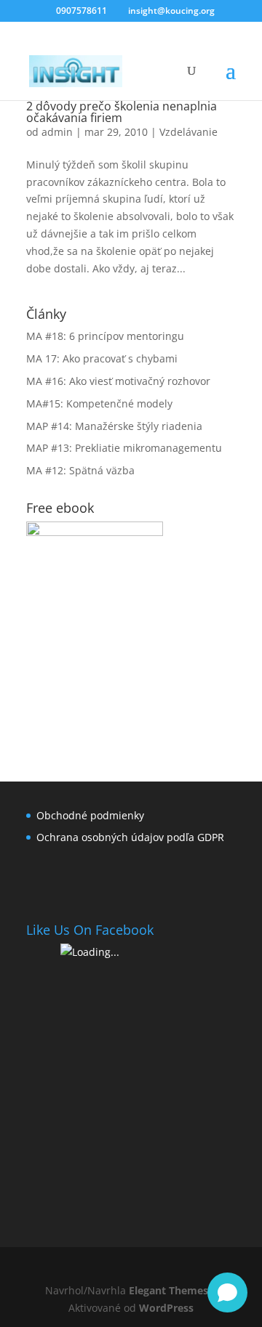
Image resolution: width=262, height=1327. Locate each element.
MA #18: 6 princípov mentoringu (105, 336)
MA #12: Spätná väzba (80, 470)
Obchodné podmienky (90, 815)
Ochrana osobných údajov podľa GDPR (130, 837)
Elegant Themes (168, 1290)
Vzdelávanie (188, 132)
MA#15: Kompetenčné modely (99, 403)
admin (57, 132)
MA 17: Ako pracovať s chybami (102, 358)
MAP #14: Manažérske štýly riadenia (114, 426)
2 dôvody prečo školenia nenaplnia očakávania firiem (121, 112)
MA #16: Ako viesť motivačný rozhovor (118, 381)
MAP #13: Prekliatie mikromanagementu (124, 448)
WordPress (166, 1308)
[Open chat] (227, 1292)
